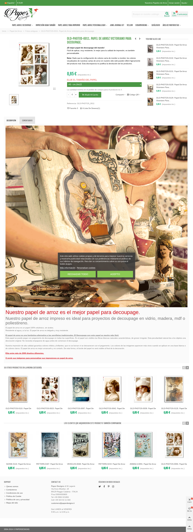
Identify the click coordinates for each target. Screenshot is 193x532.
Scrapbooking (141, 25)
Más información (67, 267)
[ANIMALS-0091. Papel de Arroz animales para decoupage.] (142, 444)
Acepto (115, 274)
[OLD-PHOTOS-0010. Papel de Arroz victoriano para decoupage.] (136, 39)
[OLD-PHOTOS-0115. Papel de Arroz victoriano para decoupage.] (18, 389)
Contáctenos (11, 490)
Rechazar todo (78, 274)
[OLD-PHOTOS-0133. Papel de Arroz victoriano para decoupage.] (150, 49)
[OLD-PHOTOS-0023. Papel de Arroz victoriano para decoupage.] (49, 389)
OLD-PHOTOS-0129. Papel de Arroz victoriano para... (171, 99)
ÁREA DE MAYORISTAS (171, 25)
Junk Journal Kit (117, 25)
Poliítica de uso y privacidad (17, 499)
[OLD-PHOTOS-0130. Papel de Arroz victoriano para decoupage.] (150, 88)
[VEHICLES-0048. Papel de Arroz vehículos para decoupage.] (80, 444)
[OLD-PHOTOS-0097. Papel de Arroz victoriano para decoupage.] (80, 389)
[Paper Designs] (21, 14)
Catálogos (156, 25)
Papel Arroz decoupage (21, 25)
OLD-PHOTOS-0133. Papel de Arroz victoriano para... (171, 46)
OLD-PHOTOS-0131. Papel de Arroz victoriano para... (171, 72)
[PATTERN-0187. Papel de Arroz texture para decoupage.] (49, 444)
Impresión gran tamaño (45, 25)
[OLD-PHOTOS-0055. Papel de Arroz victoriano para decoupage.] (174, 444)
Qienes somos (12, 486)
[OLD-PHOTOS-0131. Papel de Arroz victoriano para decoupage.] (150, 75)
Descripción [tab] (11, 120)
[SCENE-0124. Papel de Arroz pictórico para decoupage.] (18, 444)
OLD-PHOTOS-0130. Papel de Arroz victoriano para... (171, 85)
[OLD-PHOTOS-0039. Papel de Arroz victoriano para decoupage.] (142, 389)
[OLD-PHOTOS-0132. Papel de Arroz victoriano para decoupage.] (150, 62)
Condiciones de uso (14, 493)
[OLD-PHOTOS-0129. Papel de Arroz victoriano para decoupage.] (150, 101)
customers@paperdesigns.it (62, 503)
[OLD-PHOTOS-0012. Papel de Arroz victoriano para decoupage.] (140, 39)
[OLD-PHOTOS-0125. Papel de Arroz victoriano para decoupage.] (174, 389)
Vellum (130, 25)
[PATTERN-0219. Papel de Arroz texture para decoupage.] (111, 444)
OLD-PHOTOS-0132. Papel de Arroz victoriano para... (171, 59)
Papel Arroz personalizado (94, 25)
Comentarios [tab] (27, 120)
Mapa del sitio (12, 503)
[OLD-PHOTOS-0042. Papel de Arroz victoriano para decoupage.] (111, 389)
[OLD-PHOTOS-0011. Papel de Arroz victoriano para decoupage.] (54, 89)
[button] (183, 367)
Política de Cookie (13, 496)
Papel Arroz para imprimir (69, 25)
